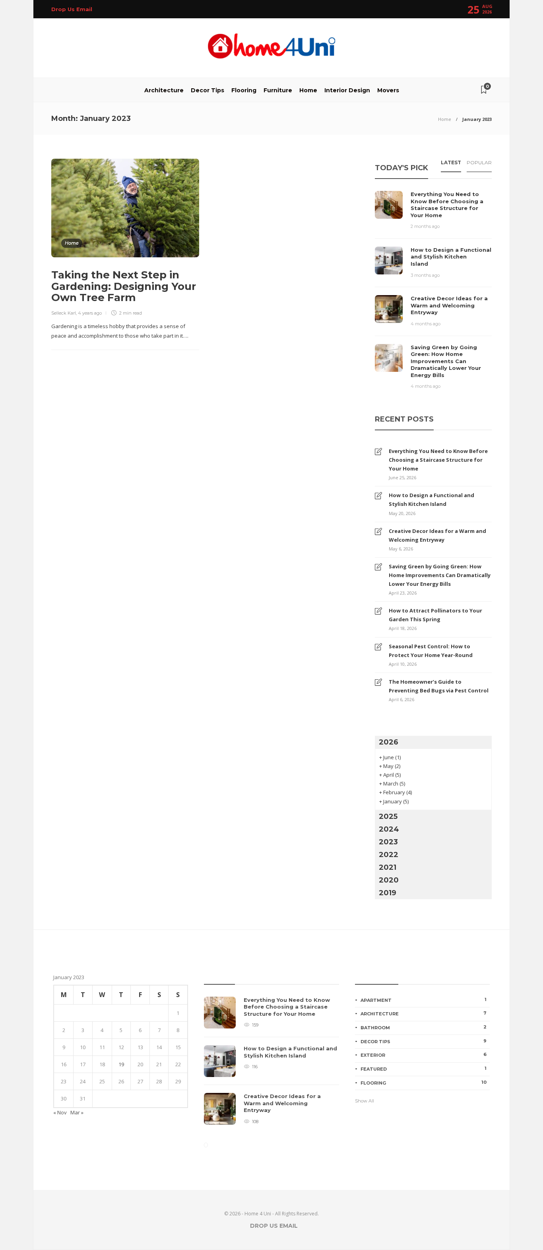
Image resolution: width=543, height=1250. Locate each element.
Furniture (278, 90)
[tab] (451, 165)
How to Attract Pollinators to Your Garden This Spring (435, 615)
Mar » (76, 1112)
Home (308, 90)
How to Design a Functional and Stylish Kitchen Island (431, 499)
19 (121, 1064)
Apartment (424, 1000)
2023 (388, 842)
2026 (388, 742)
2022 (388, 854)
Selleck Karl (63, 313)
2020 (389, 880)
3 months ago (425, 275)
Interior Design (347, 90)
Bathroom (424, 1027)
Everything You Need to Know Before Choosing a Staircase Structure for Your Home (438, 459)
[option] (271, 1065)
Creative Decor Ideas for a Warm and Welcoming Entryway (437, 535)
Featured (424, 1068)
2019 (387, 892)
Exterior (424, 1055)
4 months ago (425, 324)
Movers (388, 90)
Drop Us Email (71, 9)
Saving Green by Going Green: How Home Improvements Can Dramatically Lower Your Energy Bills (440, 575)
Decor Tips (207, 90)
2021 (387, 867)
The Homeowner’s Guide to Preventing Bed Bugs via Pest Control (439, 686)
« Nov (60, 1112)
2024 (389, 829)
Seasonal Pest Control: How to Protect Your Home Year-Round (431, 651)
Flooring (243, 90)
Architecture (164, 90)
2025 (388, 816)
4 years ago (90, 313)
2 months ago (425, 226)
